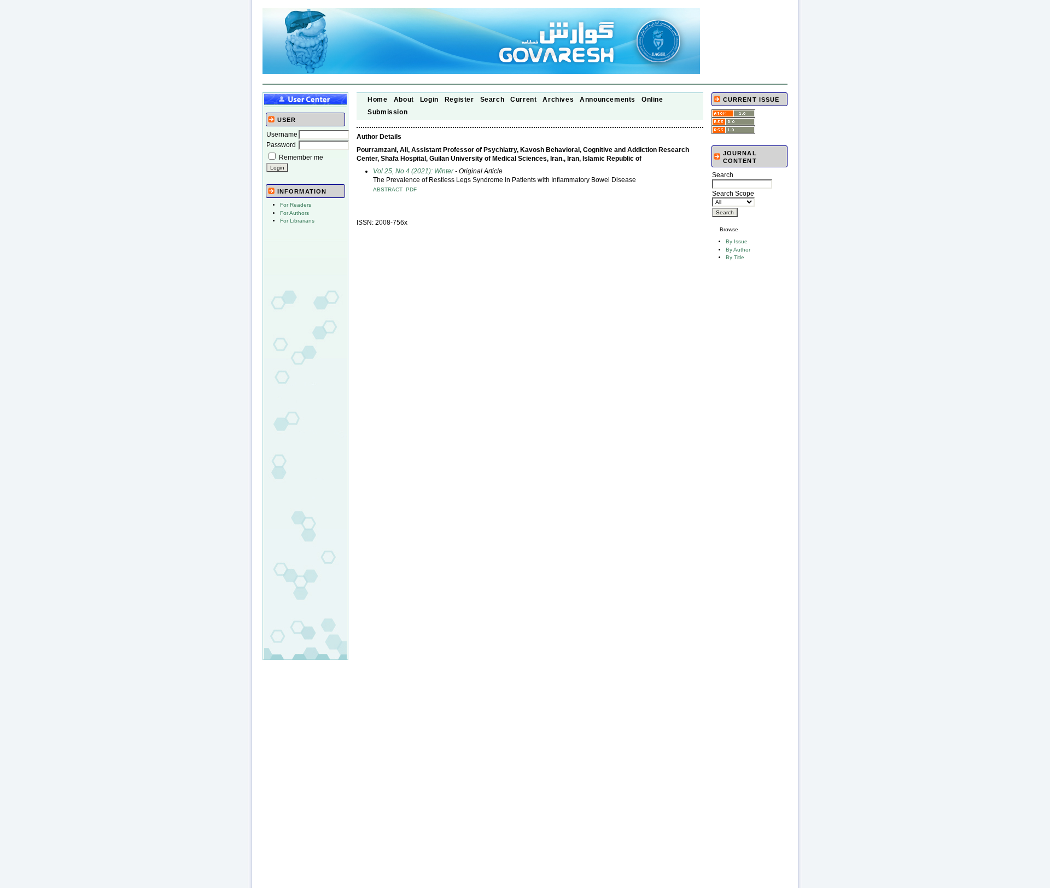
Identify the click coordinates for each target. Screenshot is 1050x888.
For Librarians (297, 221)
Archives (558, 99)
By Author (738, 250)
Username (282, 134)
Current (523, 99)
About (404, 99)
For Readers (295, 205)
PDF (411, 189)
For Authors (294, 213)
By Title (735, 257)
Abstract (387, 189)
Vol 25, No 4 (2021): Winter (413, 171)
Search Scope (733, 193)
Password (281, 145)
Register (459, 99)
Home (377, 99)
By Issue (737, 241)
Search (492, 99)
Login (429, 99)
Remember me (301, 157)
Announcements (607, 99)
